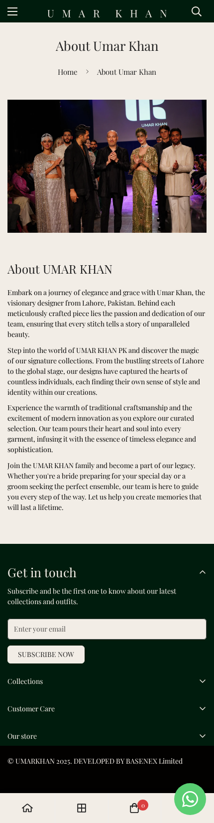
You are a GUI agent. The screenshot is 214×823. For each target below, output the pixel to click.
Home (68, 72)
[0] (134, 808)
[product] (27, 808)
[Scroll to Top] (196, 770)
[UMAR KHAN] (107, 13)
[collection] (82, 808)
